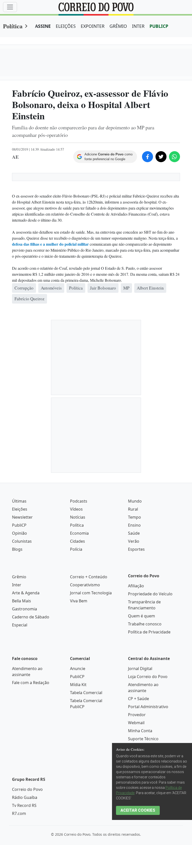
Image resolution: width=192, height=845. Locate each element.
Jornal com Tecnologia (91, 593)
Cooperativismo (85, 585)
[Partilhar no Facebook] (147, 156)
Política (12, 26)
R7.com (19, 813)
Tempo (134, 517)
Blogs (17, 549)
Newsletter (22, 517)
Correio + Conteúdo (88, 577)
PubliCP (19, 525)
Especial (19, 625)
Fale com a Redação (30, 682)
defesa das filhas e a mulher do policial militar (50, 244)
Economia (79, 533)
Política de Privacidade (149, 632)
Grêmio (19, 577)
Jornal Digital (140, 668)
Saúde (134, 533)
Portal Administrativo (148, 706)
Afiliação (136, 586)
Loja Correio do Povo (148, 676)
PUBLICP (159, 26)
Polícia (76, 549)
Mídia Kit (78, 684)
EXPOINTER (92, 26)
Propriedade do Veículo (150, 594)
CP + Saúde (138, 698)
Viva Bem (78, 601)
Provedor (137, 714)
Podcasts (78, 501)
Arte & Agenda (26, 593)
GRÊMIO (118, 26)
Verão (133, 541)
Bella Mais (21, 601)
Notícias (77, 517)
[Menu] (10, 7)
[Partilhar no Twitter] (161, 156)
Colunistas (22, 541)
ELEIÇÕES (66, 26)
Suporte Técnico (143, 738)
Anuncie (77, 668)
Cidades (77, 541)
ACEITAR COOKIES (137, 810)
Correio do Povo (27, 789)
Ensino (134, 525)
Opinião (19, 533)
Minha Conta (140, 730)
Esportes (136, 549)
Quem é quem (141, 616)
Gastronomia (24, 609)
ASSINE (43, 26)
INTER (138, 26)
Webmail (136, 722)
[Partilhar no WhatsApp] (174, 156)
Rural (133, 509)
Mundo (135, 501)
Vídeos (76, 509)
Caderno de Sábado (30, 617)
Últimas (19, 501)
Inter (16, 585)
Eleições (19, 509)
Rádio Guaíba (24, 797)
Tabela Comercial (86, 692)
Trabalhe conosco (145, 624)
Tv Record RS (24, 805)
